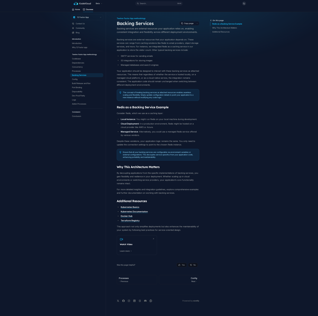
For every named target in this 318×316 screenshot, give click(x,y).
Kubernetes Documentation (134, 211)
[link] (137, 245)
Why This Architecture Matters (224, 28)
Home (77, 9)
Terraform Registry (130, 220)
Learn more (125, 251)
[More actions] (197, 23)
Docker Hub (126, 216)
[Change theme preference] (244, 3)
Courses (89, 9)
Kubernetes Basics (130, 207)
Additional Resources (221, 32)
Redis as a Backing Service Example (227, 24)
